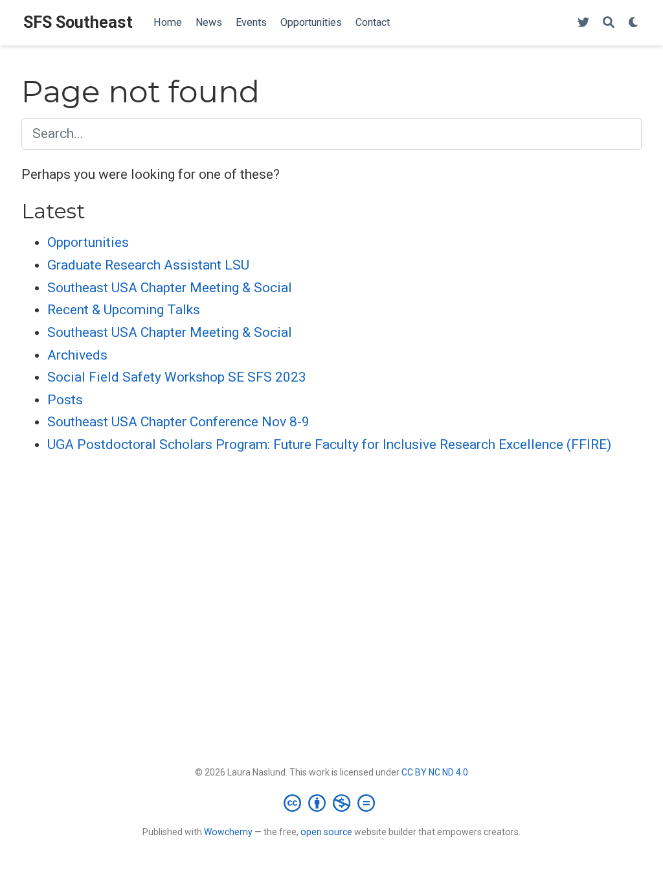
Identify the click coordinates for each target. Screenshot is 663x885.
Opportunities (88, 242)
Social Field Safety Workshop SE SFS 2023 (176, 377)
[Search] (608, 23)
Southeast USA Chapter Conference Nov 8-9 (178, 422)
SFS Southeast (78, 22)
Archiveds (77, 355)
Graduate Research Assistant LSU (148, 265)
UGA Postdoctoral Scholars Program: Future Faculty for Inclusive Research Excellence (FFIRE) (329, 444)
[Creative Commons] (332, 802)
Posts (65, 400)
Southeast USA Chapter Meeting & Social (169, 287)
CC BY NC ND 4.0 (434, 772)
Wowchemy (228, 832)
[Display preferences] (634, 23)
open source (326, 832)
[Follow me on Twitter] (583, 23)
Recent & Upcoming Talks (123, 309)
